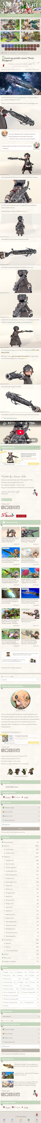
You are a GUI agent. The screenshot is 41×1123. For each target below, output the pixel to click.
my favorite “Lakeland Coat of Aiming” (20, 322)
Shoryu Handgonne (19, 97)
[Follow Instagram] (14, 507)
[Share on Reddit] (22, 550)
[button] (38, 680)
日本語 (26, 797)
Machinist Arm (7, 499)
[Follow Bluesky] (6, 507)
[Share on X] (11, 550)
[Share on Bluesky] (15, 550)
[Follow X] (3, 507)
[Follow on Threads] (10, 507)
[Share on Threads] (18, 550)
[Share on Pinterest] (26, 550)
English (8, 797)
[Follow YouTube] (18, 507)
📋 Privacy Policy (20, 1116)
